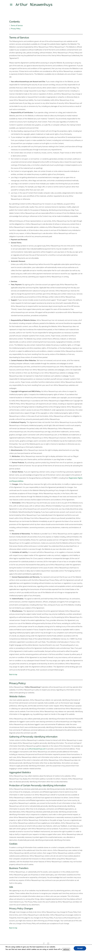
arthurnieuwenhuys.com (37, 748)
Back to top (13, 674)
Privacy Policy (15, 28)
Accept (80, 948)
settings (66, 949)
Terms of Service (17, 25)
